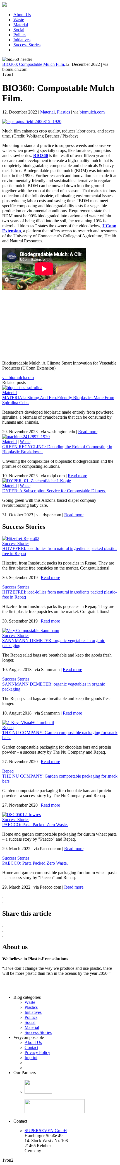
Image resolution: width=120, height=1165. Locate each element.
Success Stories (26, 44)
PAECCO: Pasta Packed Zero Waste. (35, 824)
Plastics (63, 112)
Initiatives (21, 39)
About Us (22, 14)
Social (18, 29)
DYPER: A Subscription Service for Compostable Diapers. (54, 490)
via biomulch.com (18, 377)
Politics (19, 34)
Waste (18, 19)
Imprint (31, 1057)
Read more (87, 431)
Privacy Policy (37, 1052)
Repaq (8, 727)
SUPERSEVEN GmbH (46, 1130)
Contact (31, 1047)
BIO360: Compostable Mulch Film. (33, 64)
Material (20, 24)
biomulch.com (92, 112)
